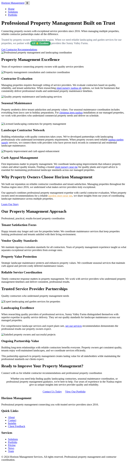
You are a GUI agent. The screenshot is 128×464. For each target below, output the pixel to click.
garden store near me (60, 195)
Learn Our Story (10, 204)
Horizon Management (12, 2)
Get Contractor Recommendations (19, 49)
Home (11, 8)
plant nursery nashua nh (69, 88)
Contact (12, 420)
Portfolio (12, 14)
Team (11, 451)
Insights (12, 423)
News (11, 448)
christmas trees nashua (71, 112)
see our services (73, 325)
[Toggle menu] (27, 3)
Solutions (13, 11)
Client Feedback (16, 426)
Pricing (12, 445)
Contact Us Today (52, 391)
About (11, 417)
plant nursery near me (66, 167)
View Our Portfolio (75, 391)
